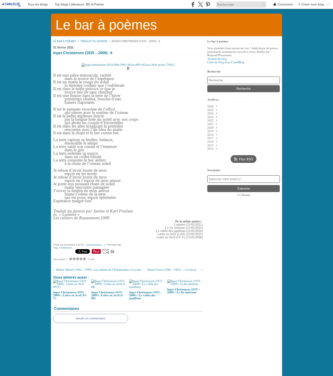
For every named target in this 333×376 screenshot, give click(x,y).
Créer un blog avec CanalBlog (225, 62)
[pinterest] (208, 4)
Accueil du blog (217, 59)
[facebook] (193, 4)
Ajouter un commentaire (90, 318)
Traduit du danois (93, 41)
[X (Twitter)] (200, 4)
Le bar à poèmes (64, 41)
